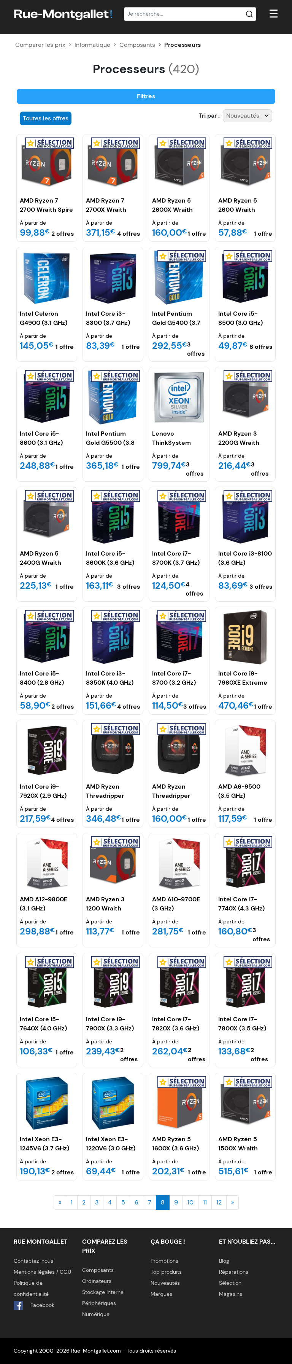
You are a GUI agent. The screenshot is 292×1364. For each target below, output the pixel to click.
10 (190, 1202)
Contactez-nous (33, 1260)
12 (219, 1202)
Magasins (230, 1294)
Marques (161, 1294)
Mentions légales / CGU (42, 1271)
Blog (224, 1260)
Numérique (96, 1314)
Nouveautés (165, 1282)
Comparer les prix (40, 45)
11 (205, 1202)
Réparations (233, 1271)
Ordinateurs (96, 1281)
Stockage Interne (103, 1292)
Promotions (164, 1260)
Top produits (166, 1271)
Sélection (230, 1282)
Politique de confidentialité (31, 1288)
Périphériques (99, 1303)
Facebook (41, 1305)
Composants (137, 45)
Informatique (92, 45)
